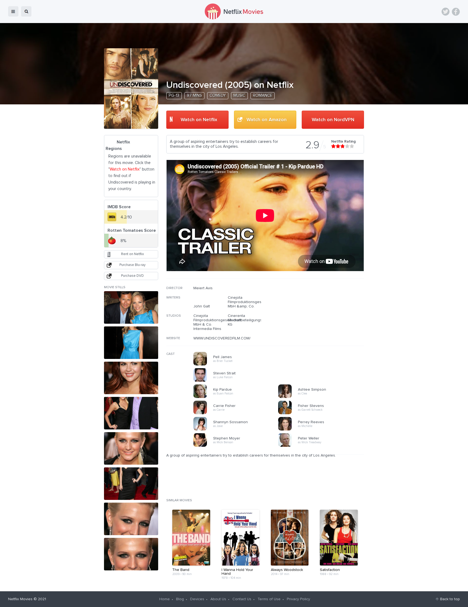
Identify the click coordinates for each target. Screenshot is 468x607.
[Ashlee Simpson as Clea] (322, 397)
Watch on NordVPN (333, 119)
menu (13, 11)
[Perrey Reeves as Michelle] (322, 430)
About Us (218, 599)
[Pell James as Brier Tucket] (237, 365)
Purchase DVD (132, 276)
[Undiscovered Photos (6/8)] (131, 483)
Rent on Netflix (132, 254)
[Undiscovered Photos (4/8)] (131, 413)
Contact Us (241, 599)
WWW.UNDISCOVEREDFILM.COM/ (222, 338)
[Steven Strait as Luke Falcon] (237, 381)
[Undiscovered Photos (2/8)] (131, 342)
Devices (197, 599)
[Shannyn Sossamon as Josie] (237, 430)
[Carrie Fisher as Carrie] (237, 413)
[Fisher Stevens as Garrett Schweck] (322, 413)
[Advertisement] (323, 321)
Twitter (445, 12)
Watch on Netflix (199, 119)
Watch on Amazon (266, 119)
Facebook (456, 12)
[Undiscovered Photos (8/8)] (131, 554)
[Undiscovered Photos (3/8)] (131, 378)
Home (164, 599)
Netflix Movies (20, 599)
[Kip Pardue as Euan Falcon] (237, 397)
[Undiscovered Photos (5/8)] (131, 448)
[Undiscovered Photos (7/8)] (131, 519)
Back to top (450, 599)
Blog (180, 599)
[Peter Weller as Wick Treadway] (322, 446)
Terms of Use (269, 599)
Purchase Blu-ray (132, 265)
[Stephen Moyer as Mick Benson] (237, 446)
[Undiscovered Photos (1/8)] (131, 307)
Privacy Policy (298, 599)
